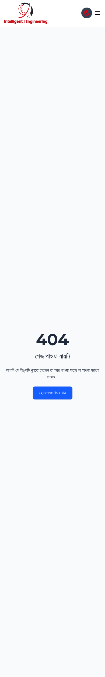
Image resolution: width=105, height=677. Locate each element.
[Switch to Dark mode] (86, 13)
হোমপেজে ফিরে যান (52, 392)
